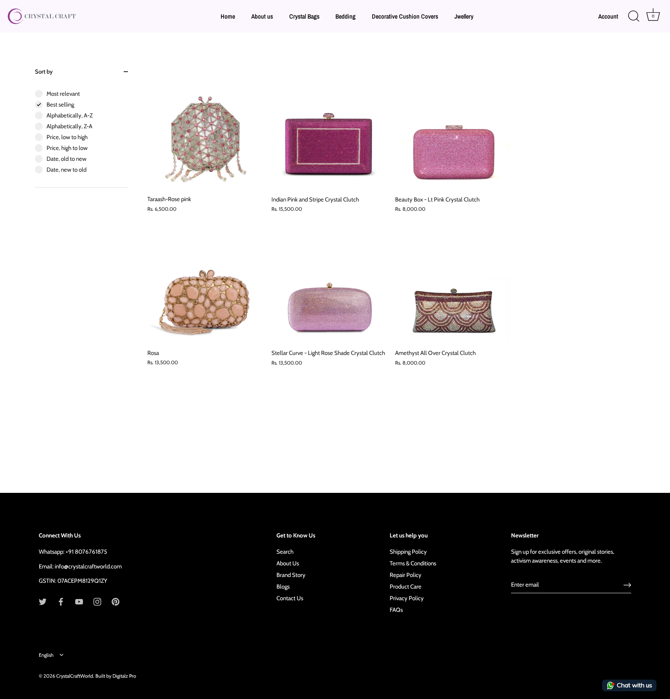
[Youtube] (79, 601)
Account (608, 16)
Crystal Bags (304, 16)
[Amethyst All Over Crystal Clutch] (453, 287)
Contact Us (289, 598)
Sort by (44, 71)
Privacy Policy (407, 598)
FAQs (396, 609)
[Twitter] (43, 601)
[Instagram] (97, 601)
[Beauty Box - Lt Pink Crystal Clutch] (453, 133)
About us (262, 16)
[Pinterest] (115, 601)
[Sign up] (627, 585)
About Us (287, 563)
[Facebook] (61, 601)
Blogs (283, 586)
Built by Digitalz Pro (115, 676)
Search (285, 551)
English (46, 655)
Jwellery (463, 16)
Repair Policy (405, 575)
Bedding (345, 16)
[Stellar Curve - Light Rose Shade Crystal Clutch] (329, 287)
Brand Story (291, 575)
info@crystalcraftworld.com (88, 566)
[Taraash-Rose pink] (205, 133)
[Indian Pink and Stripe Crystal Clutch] (329, 133)
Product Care (405, 586)
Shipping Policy (408, 551)
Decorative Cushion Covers (405, 16)
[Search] (633, 16)
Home (228, 16)
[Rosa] (205, 287)
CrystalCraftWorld (74, 676)
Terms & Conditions (413, 563)
